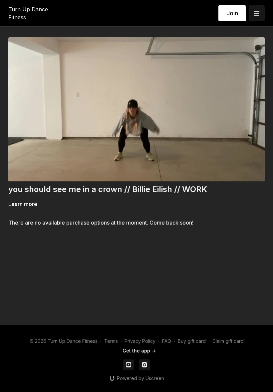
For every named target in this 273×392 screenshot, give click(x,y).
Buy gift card (192, 341)
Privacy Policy (140, 341)
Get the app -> (139, 350)
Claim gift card (228, 341)
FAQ (166, 341)
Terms (111, 341)
